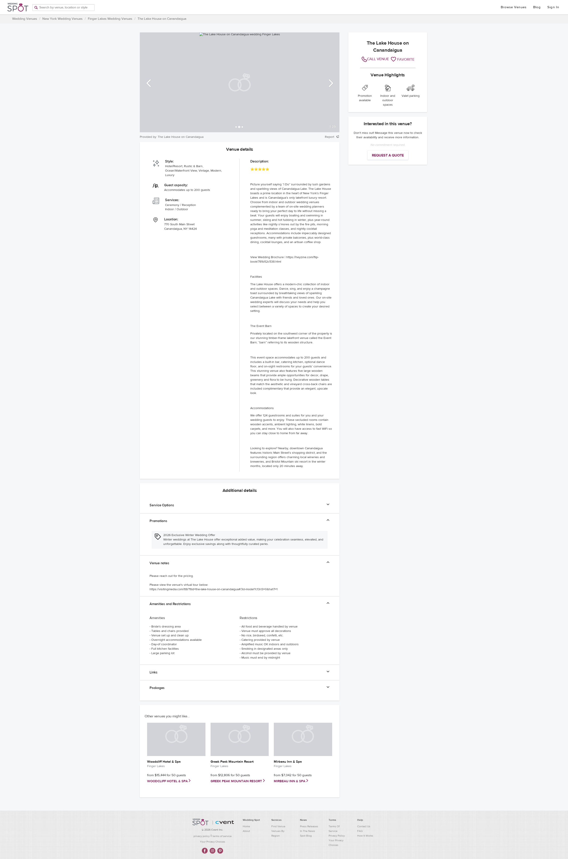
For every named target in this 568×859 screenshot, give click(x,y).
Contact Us (363, 826)
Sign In (553, 7)
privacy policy (201, 836)
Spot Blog (306, 835)
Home (246, 826)
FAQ (360, 831)
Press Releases (309, 826)
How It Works (365, 835)
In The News (307, 831)
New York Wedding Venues (62, 19)
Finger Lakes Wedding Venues (110, 19)
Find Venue (278, 826)
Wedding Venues (24, 19)
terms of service (222, 836)
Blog (537, 7)
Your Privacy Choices (212, 841)
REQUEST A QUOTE (388, 155)
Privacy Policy (337, 835)
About (246, 831)
